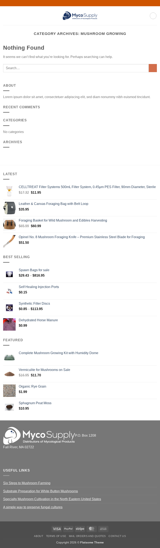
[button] (5, 16)
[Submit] (153, 68)
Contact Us (117, 536)
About (38, 536)
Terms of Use (56, 536)
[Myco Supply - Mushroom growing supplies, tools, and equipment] (80, 16)
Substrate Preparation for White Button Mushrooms (40, 491)
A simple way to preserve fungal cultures (32, 507)
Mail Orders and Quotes (87, 536)
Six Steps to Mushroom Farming (26, 483)
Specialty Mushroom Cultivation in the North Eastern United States (52, 499)
